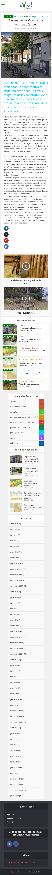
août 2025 (14, 592)
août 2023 (14, 728)
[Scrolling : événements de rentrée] (17, 483)
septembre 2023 (16, 722)
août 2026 (14, 523)
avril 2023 (14, 750)
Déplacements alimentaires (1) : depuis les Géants (30, 329)
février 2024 (15, 694)
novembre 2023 (16, 711)
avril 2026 (14, 546)
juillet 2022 (14, 796)
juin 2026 (13, 535)
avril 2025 (14, 614)
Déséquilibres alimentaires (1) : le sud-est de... (32, 471)
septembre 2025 (16, 586)
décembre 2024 (16, 637)
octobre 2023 (15, 716)
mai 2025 (14, 609)
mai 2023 (14, 745)
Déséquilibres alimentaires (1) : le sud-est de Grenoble (31, 340)
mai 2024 (14, 677)
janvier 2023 (15, 767)
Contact (10, 822)
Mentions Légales (14, 818)
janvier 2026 (15, 563)
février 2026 (15, 557)
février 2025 (15, 625)
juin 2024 (13, 671)
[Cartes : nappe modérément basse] (17, 507)
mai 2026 (14, 540)
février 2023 (15, 762)
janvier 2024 (15, 699)
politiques (22, 326)
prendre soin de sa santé (23, 16)
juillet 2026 (14, 529)
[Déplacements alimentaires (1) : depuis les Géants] (17, 459)
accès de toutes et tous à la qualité (30, 359)
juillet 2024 (14, 665)
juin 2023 (13, 739)
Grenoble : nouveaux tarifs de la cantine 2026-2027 (30, 364)
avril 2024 (14, 682)
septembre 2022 (16, 790)
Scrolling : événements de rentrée (32, 350)
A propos (10, 814)
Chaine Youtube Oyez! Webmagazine (21, 862)
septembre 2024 (16, 654)
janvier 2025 (15, 631)
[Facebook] (9, 844)
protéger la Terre (41, 16)
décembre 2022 (16, 773)
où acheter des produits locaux (29, 348)
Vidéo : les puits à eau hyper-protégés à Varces (29, 385)
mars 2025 (14, 620)
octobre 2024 (15, 648)
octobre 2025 (15, 580)
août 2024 (14, 660)
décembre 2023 (16, 705)
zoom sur (8, 325)
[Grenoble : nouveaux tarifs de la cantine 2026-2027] (17, 495)
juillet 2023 (14, 733)
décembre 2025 (16, 569)
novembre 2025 (16, 575)
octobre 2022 (15, 784)
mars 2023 (14, 756)
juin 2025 (13, 603)
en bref (9, 16)
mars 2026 (14, 552)
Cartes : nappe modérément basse (32, 373)
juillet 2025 (14, 597)
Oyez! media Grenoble (19, 872)
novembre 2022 (16, 779)
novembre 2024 (16, 642)
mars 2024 (14, 688)
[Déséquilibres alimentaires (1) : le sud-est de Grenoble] (17, 471)
